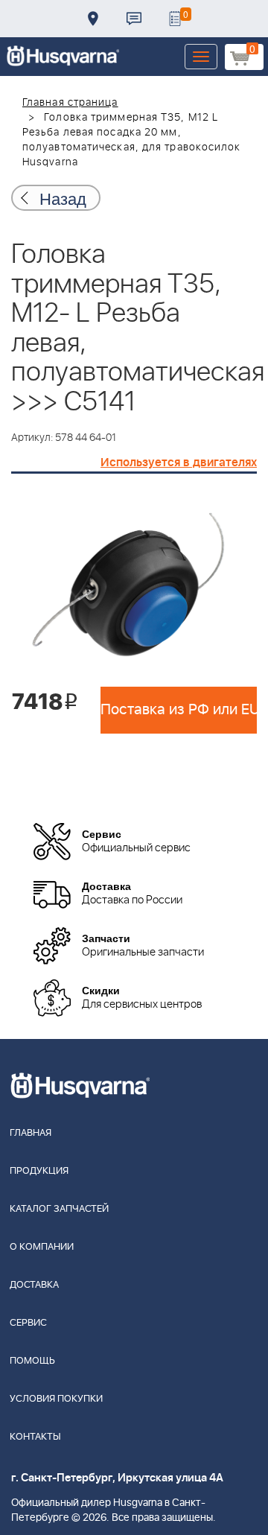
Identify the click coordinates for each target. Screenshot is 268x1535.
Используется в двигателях (178, 462)
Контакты (134, 18)
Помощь (32, 1361)
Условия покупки (56, 1399)
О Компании (42, 1247)
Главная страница (70, 102)
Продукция (39, 1171)
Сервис (28, 1323)
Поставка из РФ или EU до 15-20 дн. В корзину (178, 710)
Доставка (93, 18)
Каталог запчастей (59, 1209)
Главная (30, 1133)
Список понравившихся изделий (175, 18)
